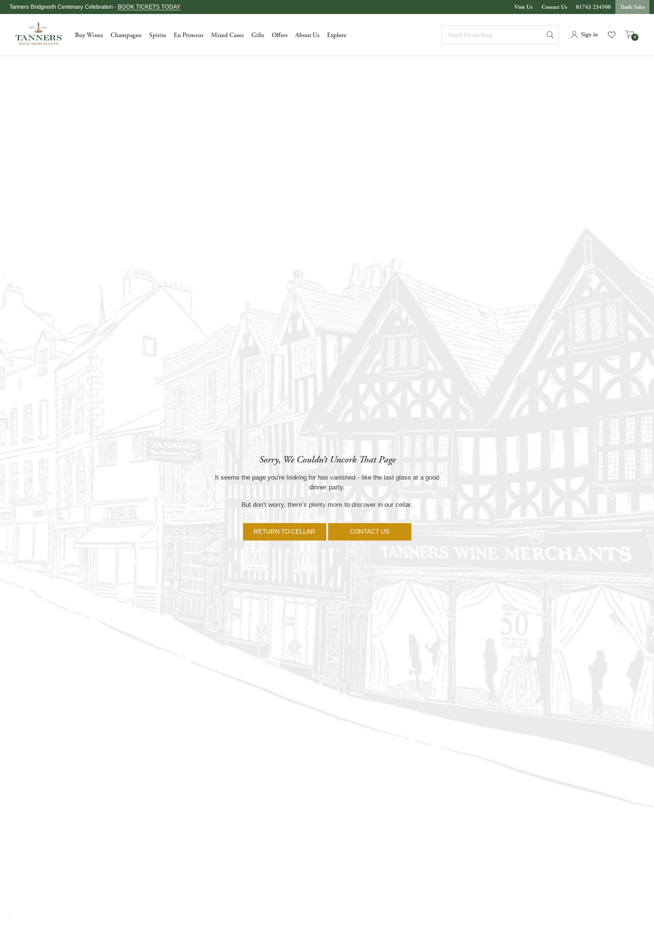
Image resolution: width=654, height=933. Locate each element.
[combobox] (500, 35)
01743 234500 (593, 7)
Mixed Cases (227, 35)
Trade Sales (632, 7)
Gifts (257, 35)
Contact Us (554, 7)
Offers (280, 35)
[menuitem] (89, 35)
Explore (336, 35)
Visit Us (523, 7)
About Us (307, 35)
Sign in (589, 34)
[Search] (554, 35)
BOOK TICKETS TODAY (149, 6)
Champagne (126, 35)
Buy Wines (89, 35)
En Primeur (189, 35)
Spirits (157, 35)
